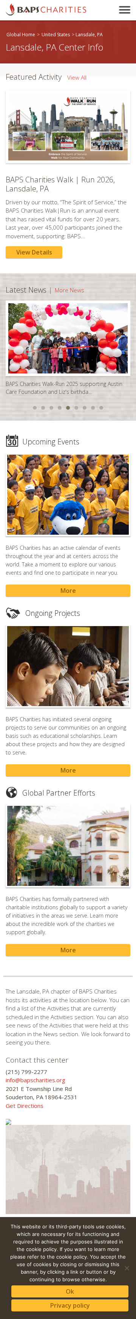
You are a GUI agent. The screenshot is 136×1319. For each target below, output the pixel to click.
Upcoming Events (50, 442)
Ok (70, 1291)
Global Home (20, 34)
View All (77, 77)
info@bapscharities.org (35, 1080)
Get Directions (24, 1105)
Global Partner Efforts (58, 793)
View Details (34, 252)
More (68, 590)
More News (69, 290)
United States (56, 34)
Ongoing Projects (52, 613)
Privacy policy (70, 1305)
